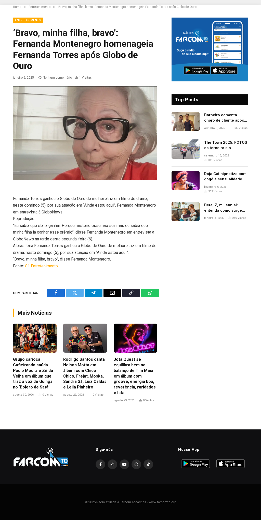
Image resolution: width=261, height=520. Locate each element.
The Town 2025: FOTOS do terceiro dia (225, 145)
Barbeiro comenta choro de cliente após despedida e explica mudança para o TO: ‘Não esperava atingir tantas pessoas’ (224, 118)
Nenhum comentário (57, 77)
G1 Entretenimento (41, 266)
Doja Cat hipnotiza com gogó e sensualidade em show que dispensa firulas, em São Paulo (225, 176)
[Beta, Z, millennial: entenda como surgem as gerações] (186, 211)
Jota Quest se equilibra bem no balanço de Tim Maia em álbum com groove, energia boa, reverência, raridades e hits (135, 376)
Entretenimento (28, 20)
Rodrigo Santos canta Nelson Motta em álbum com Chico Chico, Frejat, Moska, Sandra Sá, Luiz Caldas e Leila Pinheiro (85, 373)
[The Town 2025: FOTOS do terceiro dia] (186, 149)
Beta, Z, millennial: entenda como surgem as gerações (224, 208)
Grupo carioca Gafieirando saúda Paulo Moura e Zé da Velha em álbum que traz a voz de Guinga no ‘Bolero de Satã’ (33, 373)
